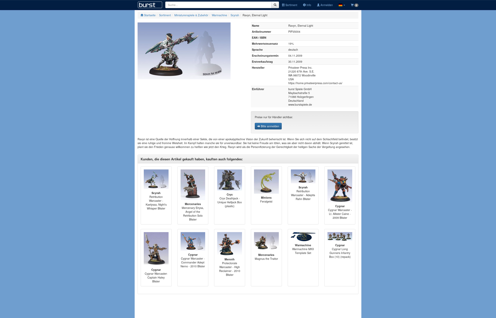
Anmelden (326, 5)
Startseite (149, 15)
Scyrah (235, 15)
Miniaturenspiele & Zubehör (191, 15)
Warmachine (219, 15)
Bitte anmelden (269, 126)
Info (308, 5)
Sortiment (291, 5)
